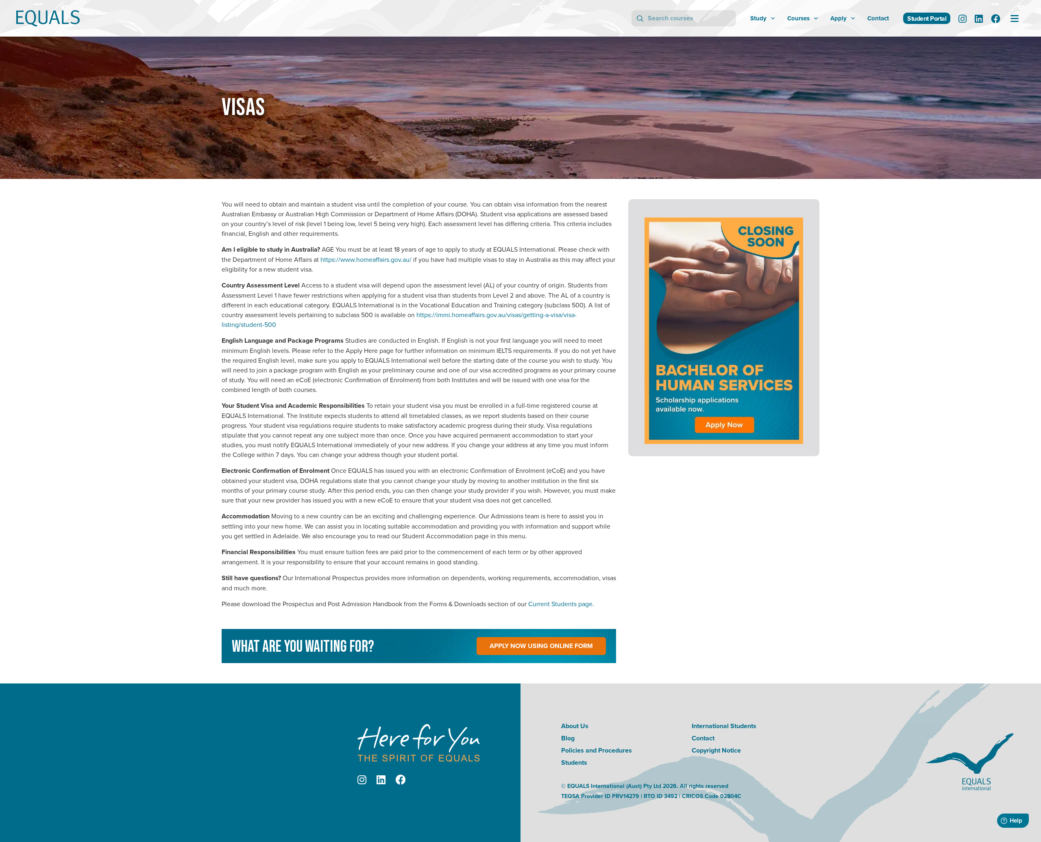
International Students (724, 726)
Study (758, 18)
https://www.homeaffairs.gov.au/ (366, 259)
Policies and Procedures (596, 750)
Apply (838, 18)
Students (574, 762)
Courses (798, 18)
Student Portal (926, 18)
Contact (878, 18)
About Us (574, 726)
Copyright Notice (716, 750)
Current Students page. (561, 603)
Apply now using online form (541, 646)
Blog (568, 738)
